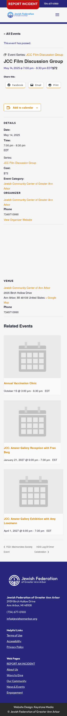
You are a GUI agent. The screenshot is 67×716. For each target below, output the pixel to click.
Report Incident (23, 4)
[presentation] (32, 356)
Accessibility (14, 641)
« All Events (12, 33)
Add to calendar (23, 107)
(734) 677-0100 (16, 612)
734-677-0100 (51, 3)
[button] (57, 17)
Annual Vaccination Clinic (20, 383)
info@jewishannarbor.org (22, 618)
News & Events (16, 686)
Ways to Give (15, 675)
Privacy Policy (15, 647)
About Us (12, 669)
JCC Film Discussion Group (20, 163)
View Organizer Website (18, 219)
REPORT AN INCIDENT (21, 663)
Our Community (16, 681)
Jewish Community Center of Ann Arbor (27, 288)
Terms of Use (14, 635)
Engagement (15, 692)
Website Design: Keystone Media (34, 707)
